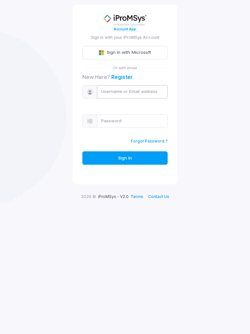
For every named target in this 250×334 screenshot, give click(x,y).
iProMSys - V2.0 (113, 196)
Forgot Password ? (149, 141)
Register (122, 77)
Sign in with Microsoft (129, 52)
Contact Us (158, 196)
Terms (137, 196)
